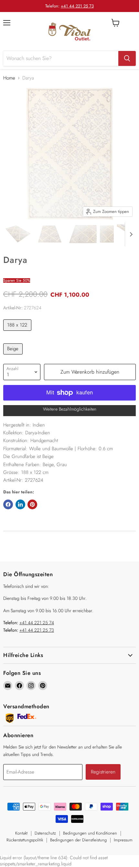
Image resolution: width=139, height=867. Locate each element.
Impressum (123, 840)
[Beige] (13, 356)
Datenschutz (45, 833)
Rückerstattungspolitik (24, 840)
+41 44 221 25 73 (77, 6)
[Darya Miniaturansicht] (18, 234)
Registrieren (103, 771)
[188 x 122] (18, 332)
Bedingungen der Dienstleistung (78, 840)
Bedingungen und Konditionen (90, 833)
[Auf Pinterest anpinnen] (32, 504)
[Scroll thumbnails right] (130, 234)
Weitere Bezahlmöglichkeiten (69, 409)
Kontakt (21, 833)
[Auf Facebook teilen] (8, 504)
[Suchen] (127, 58)
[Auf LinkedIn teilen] (20, 504)
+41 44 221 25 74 (36, 622)
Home (9, 78)
